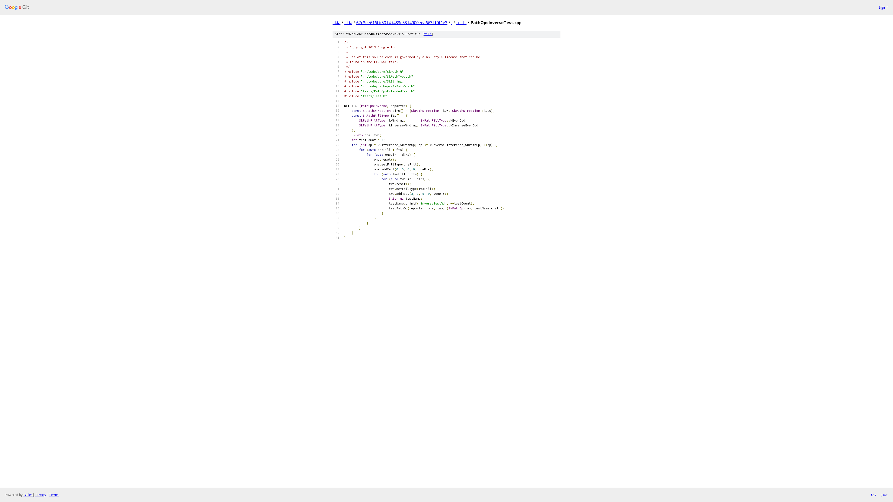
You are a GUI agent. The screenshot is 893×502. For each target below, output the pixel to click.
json (884, 494)
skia (336, 22)
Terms (54, 494)
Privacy (40, 494)
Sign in (883, 7)
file (428, 34)
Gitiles (28, 494)
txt (873, 494)
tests (461, 22)
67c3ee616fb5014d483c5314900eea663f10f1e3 (401, 22)
